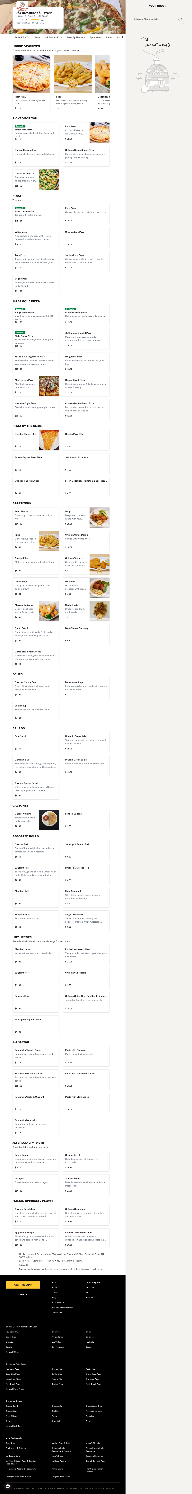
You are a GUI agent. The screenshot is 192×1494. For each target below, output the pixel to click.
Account (89, 1297)
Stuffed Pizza (57, 1384)
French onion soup (94, 1411)
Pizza (37, 37)
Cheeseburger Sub (94, 1406)
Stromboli (56, 1421)
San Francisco (58, 1347)
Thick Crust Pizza (93, 1384)
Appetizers (95, 37)
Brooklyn (56, 1332)
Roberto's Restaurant (95, 1456)
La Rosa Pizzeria (59, 1461)
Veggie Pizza (91, 1369)
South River (38, 1260)
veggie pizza (97, 1269)
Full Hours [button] (39, 23)
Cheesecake (57, 1406)
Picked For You (22, 37)
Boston (89, 1347)
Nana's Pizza (57, 1456)
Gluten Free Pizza (93, 1374)
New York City (12, 1332)
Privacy (51, 1488)
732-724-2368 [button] (22, 19)
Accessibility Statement (67, 1488)
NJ (28, 1260)
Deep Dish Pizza (13, 1374)
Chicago (9, 1342)
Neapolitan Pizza (13, 1379)
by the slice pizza (50, 1269)
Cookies (55, 1411)
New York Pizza (12, 1369)
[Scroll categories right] (121, 37)
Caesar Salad (12, 1406)
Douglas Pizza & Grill (61, 1476)
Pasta (54, 1416)
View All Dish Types (14, 1426)
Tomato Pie (57, 1379)
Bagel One (10, 1443)
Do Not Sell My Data (20, 1488)
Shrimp (9, 1421)
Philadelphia (57, 1337)
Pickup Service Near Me (62, 1307)
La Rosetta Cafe (13, 1456)
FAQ (87, 1292)
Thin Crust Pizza (13, 1384)
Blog (54, 1297)
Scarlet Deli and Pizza (95, 1461)
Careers (55, 1292)
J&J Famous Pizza (53, 37)
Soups (109, 37)
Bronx (88, 1332)
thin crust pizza (67, 1269)
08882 (51, 1260)
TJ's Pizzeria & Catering (16, 1448)
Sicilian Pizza (58, 1369)
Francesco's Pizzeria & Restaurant (21, 1469)
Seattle (9, 1347)
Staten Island (12, 1337)
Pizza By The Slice (76, 37)
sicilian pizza (34, 1269)
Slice (21, 1260)
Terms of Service (38, 1488)
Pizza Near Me (58, 1302)
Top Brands (57, 1312)
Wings (88, 1421)
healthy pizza (82, 1269)
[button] (31, 83)
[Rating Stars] (35, 20)
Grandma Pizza (92, 1379)
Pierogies (90, 1416)
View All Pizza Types (15, 1389)
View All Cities (12, 1352)
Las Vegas (56, 1342)
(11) (42, 19)
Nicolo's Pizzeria (93, 1443)
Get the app (22, 1284)
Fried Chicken (12, 1416)
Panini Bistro (57, 1469)
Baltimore (90, 1337)
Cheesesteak (11, 1411)
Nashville (90, 1342)
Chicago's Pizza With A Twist (18, 1476)
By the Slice (57, 1374)
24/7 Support (91, 1287)
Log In (22, 1294)
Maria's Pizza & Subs (61, 1443)
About (54, 1287)
